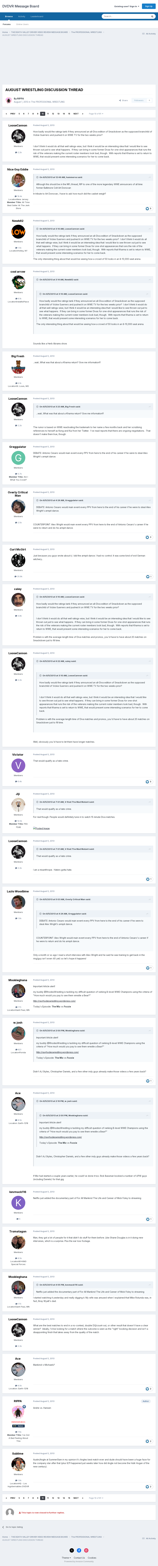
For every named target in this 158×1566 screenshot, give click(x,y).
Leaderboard (37, 16)
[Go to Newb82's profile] (18, 232)
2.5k (19, 522)
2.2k (19, 152)
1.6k (19, 918)
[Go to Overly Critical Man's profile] (18, 506)
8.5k (19, 1120)
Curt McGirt (18, 549)
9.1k (19, 383)
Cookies (92, 1557)
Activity (21, 16)
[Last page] (83, 114)
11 (48, 114)
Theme (66, 1557)
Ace (18, 1093)
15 (69, 114)
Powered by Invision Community (79, 1561)
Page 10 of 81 (95, 114)
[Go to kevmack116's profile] (18, 1203)
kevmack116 (17, 1192)
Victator (17, 754)
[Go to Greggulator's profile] (18, 458)
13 (58, 114)
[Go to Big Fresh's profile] (18, 367)
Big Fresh (17, 356)
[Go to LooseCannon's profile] (18, 136)
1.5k (19, 248)
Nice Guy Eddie (17, 169)
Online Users (22, 24)
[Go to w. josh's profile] (18, 1033)
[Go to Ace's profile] (18, 1104)
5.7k (19, 474)
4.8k (19, 616)
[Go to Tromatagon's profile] (18, 1242)
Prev (12, 114)
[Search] (152, 16)
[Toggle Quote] (37, 177)
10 (43, 114)
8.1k (19, 298)
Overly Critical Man (18, 494)
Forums (7, 24)
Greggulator (17, 446)
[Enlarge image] (41, 828)
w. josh (17, 1022)
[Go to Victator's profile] (18, 765)
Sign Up (148, 6)
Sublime (17, 1453)
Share (124, 100)
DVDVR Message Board (20, 6)
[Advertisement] (38, 63)
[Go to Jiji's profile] (18, 805)
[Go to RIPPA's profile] (8, 100)
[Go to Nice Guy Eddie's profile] (18, 180)
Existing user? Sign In (126, 6)
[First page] (6, 114)
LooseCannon (17, 125)
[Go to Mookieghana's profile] (18, 991)
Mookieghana (17, 980)
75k (19, 1432)
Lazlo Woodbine (18, 891)
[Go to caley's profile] (18, 600)
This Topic (140, 16)
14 (64, 114)
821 (19, 1049)
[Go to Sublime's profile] (18, 1464)
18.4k (19, 196)
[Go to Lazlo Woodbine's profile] (18, 902)
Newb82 (17, 220)
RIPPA (20, 98)
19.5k (19, 821)
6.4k (19, 781)
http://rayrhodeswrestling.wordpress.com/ (54, 1001)
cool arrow (17, 271)
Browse (9, 16)
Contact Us (79, 1557)
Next (76, 114)
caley (18, 589)
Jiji (18, 794)
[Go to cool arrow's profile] (18, 282)
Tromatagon (17, 1231)
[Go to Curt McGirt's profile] (18, 560)
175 (19, 1007)
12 (53, 114)
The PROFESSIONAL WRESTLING (48, 101)
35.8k (19, 576)
